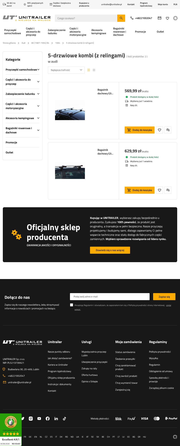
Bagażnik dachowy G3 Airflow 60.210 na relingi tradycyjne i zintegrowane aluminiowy (105, 151)
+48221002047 (143, 18)
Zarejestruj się (122, 389)
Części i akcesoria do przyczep (18, 81)
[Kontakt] (22, 347)
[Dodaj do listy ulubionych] (159, 130)
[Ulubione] (167, 18)
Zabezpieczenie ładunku (20, 94)
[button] (23, 414)
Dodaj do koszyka (142, 130)
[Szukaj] (121, 18)
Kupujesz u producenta (84, 4)
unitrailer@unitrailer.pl (19, 382)
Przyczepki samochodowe (21, 69)
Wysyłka (153, 358)
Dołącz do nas (17, 297)
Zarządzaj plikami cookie (161, 388)
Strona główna (9, 43)
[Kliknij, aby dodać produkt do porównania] (167, 130)
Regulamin (154, 364)
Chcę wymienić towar (126, 383)
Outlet (9, 152)
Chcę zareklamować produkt (125, 367)
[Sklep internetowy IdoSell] (175, 437)
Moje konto (163, 4)
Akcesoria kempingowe (20, 118)
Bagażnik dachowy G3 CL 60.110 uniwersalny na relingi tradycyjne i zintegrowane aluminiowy (105, 91)
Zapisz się (164, 297)
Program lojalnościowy (146, 4)
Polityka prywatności (160, 351)
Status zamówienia (125, 352)
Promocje (11, 142)
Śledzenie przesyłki (125, 359)
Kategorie (13, 59)
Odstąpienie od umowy (161, 371)
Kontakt (130, 4)
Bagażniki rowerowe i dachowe (19, 130)
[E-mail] (159, 18)
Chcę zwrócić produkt (126, 376)
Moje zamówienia (128, 342)
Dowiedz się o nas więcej (110, 250)
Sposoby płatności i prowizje (159, 379)
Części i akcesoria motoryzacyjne (16, 106)
